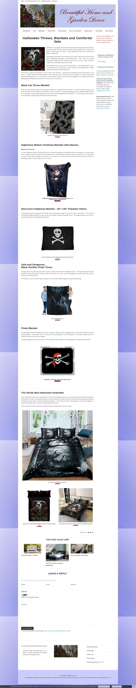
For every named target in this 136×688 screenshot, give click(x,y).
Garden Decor (88, 31)
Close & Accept (116, 686)
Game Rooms (62, 31)
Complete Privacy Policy (103, 90)
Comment (24, 604)
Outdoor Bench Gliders (29, 555)
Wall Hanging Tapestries (79, 555)
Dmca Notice (42, 677)
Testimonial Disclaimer (92, 677)
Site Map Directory (46, 1)
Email (48, 584)
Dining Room (26, 31)
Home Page (90, 651)
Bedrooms (42, 31)
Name (23, 584)
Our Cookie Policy (104, 686)
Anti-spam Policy (29, 677)
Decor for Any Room (75, 31)
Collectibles (99, 31)
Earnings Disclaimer (56, 677)
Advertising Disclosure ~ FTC (32, 1)
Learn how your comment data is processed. (57, 631)
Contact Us (54, 1)
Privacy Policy (91, 658)
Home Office (51, 31)
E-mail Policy (48, 677)
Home (22, 1)
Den (34, 31)
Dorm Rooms (109, 31)
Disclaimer (36, 677)
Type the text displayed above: (30, 597)
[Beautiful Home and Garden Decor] (68, 16)
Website (73, 584)
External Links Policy (67, 677)
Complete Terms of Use (107, 75)
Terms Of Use (82, 677)
